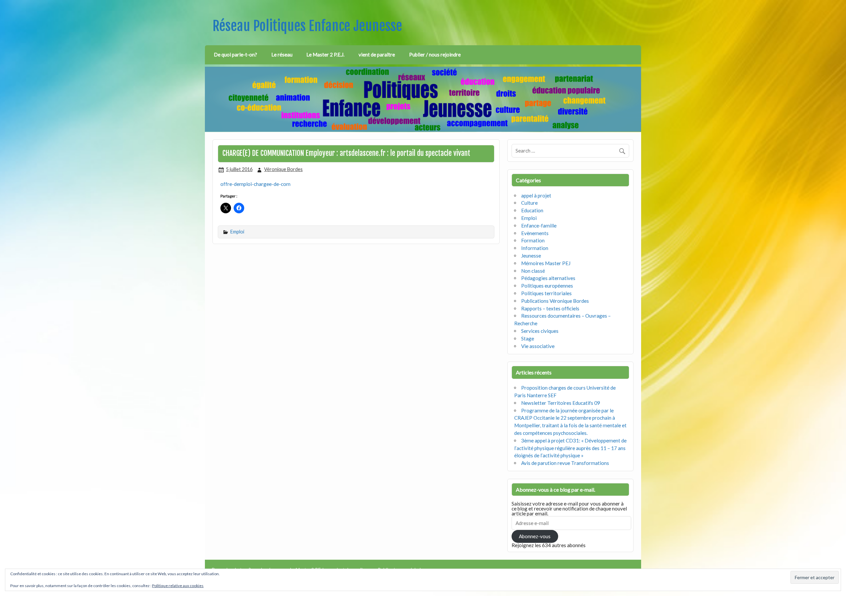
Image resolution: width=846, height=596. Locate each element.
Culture (529, 203)
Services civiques (539, 331)
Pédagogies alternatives (548, 278)
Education (532, 210)
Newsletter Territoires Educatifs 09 (560, 403)
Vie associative (538, 346)
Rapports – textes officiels (550, 308)
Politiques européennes (547, 286)
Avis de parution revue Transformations (565, 463)
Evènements (535, 233)
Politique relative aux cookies (178, 585)
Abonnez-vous (535, 536)
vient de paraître (377, 54)
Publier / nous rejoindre (435, 54)
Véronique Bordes (283, 169)
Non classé (533, 271)
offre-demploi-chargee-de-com (255, 184)
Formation (533, 240)
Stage (527, 338)
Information (534, 248)
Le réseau (281, 54)
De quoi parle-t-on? (235, 54)
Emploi (237, 231)
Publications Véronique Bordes (555, 301)
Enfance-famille (539, 225)
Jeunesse (531, 256)
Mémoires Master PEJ (545, 263)
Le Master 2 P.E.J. (325, 54)
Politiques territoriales (546, 293)
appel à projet (536, 195)
